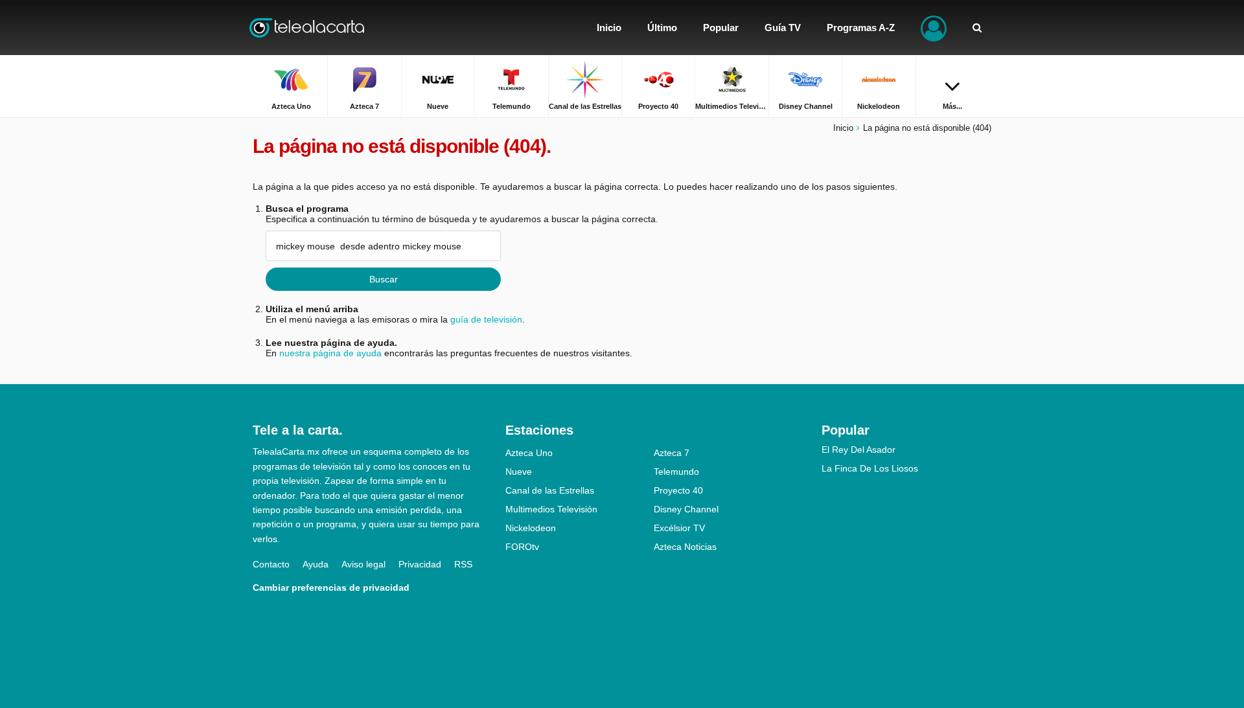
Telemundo (676, 471)
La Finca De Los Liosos (870, 468)
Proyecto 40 (678, 490)
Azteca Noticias (685, 547)
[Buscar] (977, 27)
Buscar (383, 279)
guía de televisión (486, 319)
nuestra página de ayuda (330, 353)
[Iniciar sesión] (934, 27)
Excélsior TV (679, 528)
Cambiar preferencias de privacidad (331, 587)
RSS (463, 564)
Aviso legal (363, 564)
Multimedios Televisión (551, 509)
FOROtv (522, 547)
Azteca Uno (529, 453)
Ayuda (315, 564)
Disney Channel (686, 509)
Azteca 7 (671, 453)
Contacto (271, 564)
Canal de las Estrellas (549, 490)
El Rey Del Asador (858, 449)
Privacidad (419, 564)
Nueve (518, 471)
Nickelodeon (530, 528)
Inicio (843, 128)
